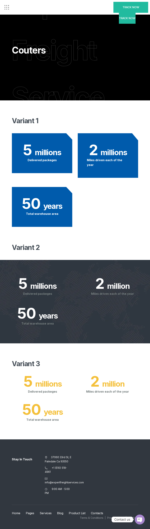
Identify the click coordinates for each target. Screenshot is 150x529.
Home (16, 513)
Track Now (131, 7)
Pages (30, 513)
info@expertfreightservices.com (64, 482)
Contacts (97, 513)
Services (46, 513)
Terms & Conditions (91, 517)
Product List (77, 513)
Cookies (133, 517)
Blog (60, 513)
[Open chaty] (140, 519)
